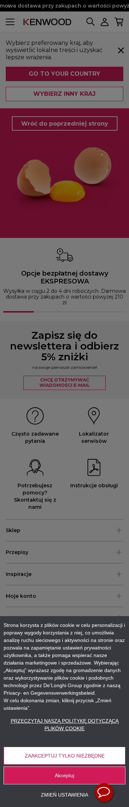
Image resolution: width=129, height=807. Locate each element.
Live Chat (104, 792)
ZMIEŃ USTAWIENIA (64, 795)
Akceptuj (64, 775)
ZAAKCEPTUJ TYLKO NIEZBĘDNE (65, 756)
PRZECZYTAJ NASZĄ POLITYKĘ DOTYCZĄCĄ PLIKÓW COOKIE (65, 724)
